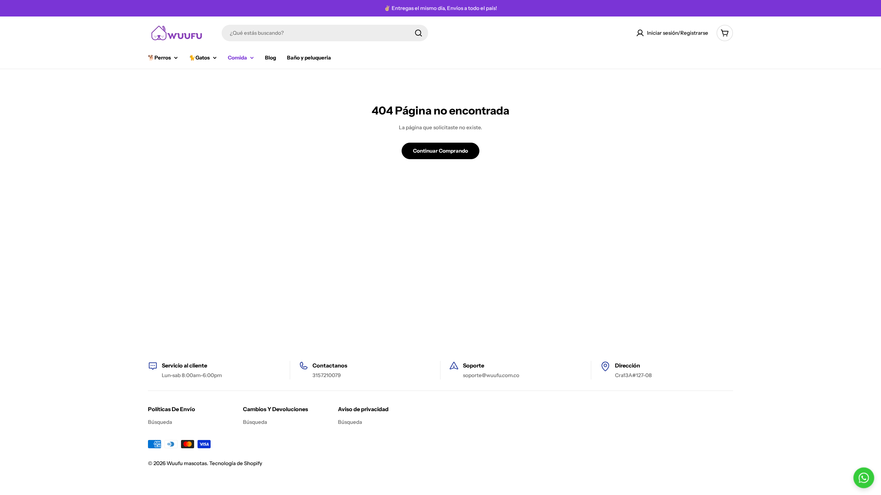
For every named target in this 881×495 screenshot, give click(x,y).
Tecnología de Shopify (235, 463)
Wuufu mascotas (187, 463)
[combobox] (325, 33)
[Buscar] (418, 33)
